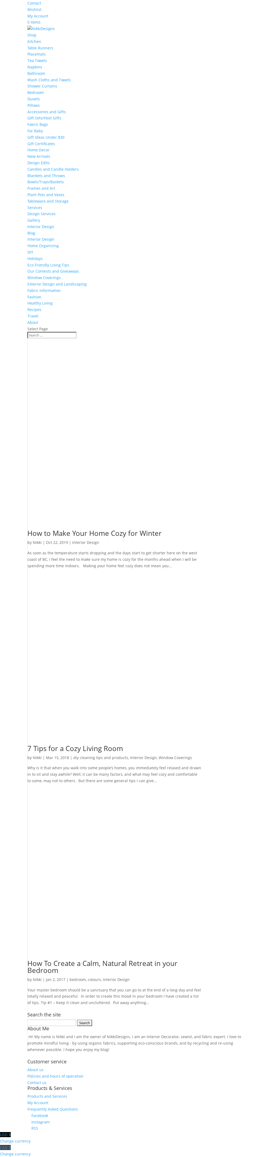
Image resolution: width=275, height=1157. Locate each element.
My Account (37, 16)
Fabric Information (44, 290)
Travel (32, 315)
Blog (31, 233)
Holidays (35, 258)
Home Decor (38, 149)
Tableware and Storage (47, 201)
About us (35, 1069)
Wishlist (34, 9)
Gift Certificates (41, 143)
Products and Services (47, 1096)
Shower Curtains (42, 86)
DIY (30, 252)
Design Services (41, 213)
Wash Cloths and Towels (49, 79)
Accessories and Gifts (46, 111)
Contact (34, 3)
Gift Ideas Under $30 (45, 137)
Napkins (34, 66)
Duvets (33, 98)
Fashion (34, 296)
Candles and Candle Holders (53, 169)
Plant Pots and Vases (45, 194)
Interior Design (40, 226)
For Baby (35, 130)
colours (94, 979)
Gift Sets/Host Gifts (44, 117)
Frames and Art (41, 188)
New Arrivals (38, 156)
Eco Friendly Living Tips (48, 265)
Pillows (33, 105)
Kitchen (34, 41)
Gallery (33, 220)
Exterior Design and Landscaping (57, 284)
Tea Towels (37, 60)
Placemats (36, 54)
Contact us (36, 1082)
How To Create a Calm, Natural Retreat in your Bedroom (102, 966)
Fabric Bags (37, 124)
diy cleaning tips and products (100, 757)
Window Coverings (44, 277)
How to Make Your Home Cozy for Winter (94, 533)
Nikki (37, 542)
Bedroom (35, 92)
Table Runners (40, 47)
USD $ (15, 1138)
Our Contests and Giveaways (53, 271)
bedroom (78, 979)
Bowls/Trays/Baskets (45, 181)
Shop (32, 35)
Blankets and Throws (46, 175)
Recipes (34, 309)
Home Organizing (43, 245)
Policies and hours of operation (55, 1076)
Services (34, 207)
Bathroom (36, 73)
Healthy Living (40, 303)
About (32, 322)
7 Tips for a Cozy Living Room (75, 748)
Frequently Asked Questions (52, 1109)
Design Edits (38, 162)
